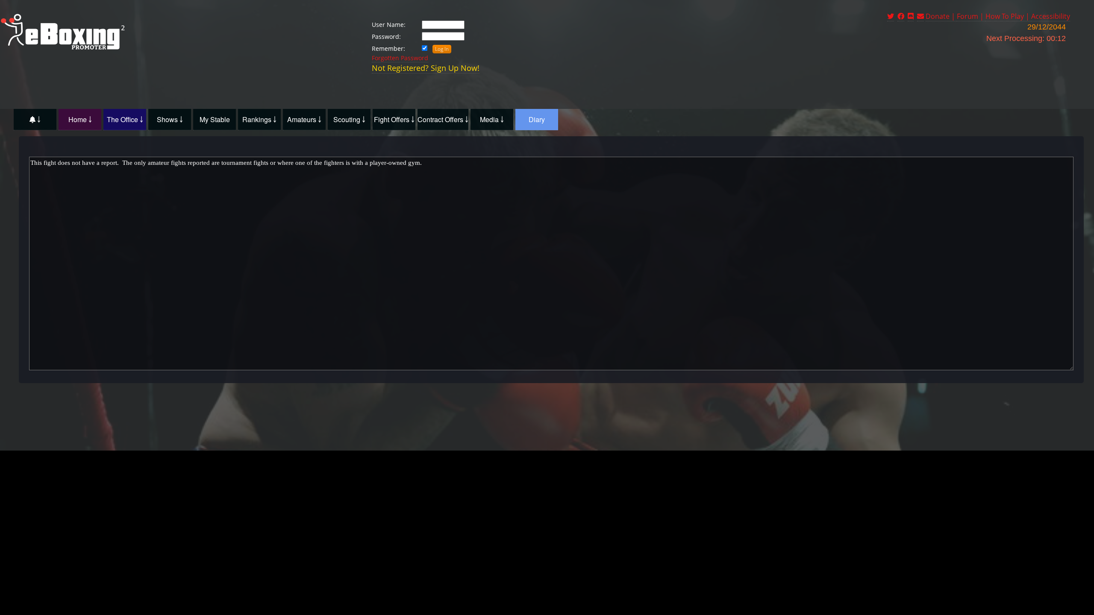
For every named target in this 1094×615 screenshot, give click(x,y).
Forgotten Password (400, 58)
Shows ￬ (170, 119)
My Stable (215, 119)
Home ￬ (80, 119)
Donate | (941, 16)
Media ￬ (492, 119)
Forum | (971, 16)
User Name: (389, 24)
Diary (537, 119)
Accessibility (1050, 16)
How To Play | (1008, 16)
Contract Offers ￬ (443, 119)
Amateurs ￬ (304, 119)
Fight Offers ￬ (394, 119)
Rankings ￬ (259, 119)
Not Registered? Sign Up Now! (425, 68)
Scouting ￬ (349, 119)
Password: (386, 36)
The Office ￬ (125, 119)
